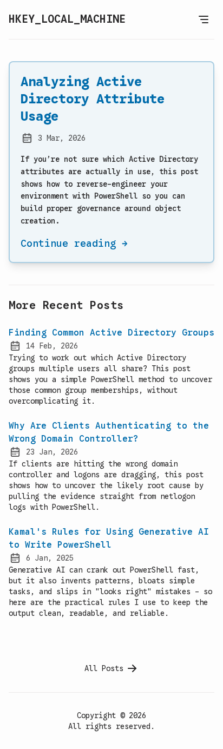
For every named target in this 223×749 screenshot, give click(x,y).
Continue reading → (74, 243)
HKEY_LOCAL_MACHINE (67, 19)
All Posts (103, 668)
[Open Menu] (203, 19)
